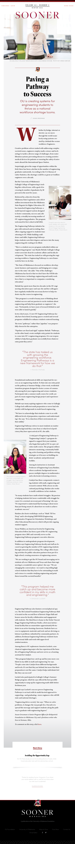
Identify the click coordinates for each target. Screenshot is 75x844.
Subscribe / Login (8, 5)
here (39, 724)
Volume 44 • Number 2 (37, 5)
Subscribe (37, 786)
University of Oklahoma (27, 829)
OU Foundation (10, 829)
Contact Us (66, 829)
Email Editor (33, 833)
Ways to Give (43, 829)
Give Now (55, 829)
